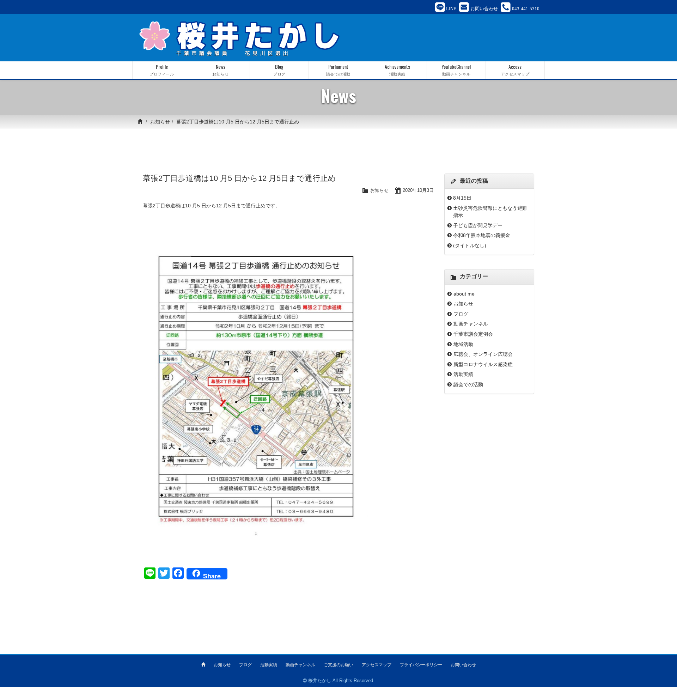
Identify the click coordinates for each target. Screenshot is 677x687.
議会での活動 (468, 384)
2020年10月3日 (418, 190)
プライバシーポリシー (421, 664)
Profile (162, 70)
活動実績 (463, 374)
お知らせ (160, 121)
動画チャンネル (470, 324)
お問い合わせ (463, 664)
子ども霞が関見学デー (477, 225)
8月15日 (462, 198)
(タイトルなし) (469, 245)
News (220, 70)
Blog (279, 70)
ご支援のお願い (338, 664)
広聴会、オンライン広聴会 (483, 354)
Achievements (397, 70)
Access (515, 70)
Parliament (338, 70)
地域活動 (463, 344)
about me (466, 294)
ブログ (460, 314)
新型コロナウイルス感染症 (483, 364)
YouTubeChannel (456, 70)
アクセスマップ (376, 664)
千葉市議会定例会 (473, 334)
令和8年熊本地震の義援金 (481, 235)
